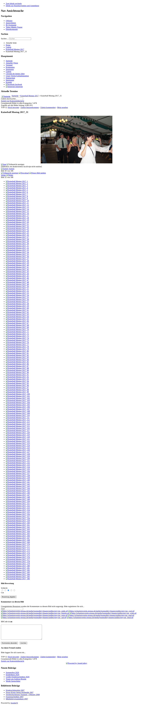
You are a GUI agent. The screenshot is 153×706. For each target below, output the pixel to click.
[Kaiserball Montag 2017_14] (17, 209)
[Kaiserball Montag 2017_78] (17, 347)
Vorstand (9, 65)
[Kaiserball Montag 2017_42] (17, 269)
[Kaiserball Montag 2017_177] (18, 559)
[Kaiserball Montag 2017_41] (17, 267)
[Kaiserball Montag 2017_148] (18, 497)
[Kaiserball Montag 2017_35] (17, 254)
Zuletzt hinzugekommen (30, 107)
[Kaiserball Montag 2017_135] (18, 469)
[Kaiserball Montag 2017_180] (18, 566)
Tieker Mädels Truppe (14, 27)
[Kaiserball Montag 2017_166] (18, 536)
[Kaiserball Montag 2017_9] (17, 199)
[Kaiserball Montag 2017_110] (18, 415)
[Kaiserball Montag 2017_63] (17, 314)
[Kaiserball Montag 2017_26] (17, 235)
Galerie (8, 72)
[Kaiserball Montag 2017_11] (17, 203)
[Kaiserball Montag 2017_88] (17, 368)
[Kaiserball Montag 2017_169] (18, 542)
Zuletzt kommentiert (48, 107)
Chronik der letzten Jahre (15, 74)
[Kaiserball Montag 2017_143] (18, 486)
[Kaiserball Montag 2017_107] (18, 409)
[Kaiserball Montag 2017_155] (18, 512)
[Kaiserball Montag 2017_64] (17, 317)
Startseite (9, 61)
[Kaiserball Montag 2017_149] (18, 499)
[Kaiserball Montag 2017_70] (17, 330)
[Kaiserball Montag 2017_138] (18, 476)
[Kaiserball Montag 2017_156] (18, 514)
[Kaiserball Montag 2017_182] (18, 570)
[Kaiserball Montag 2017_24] (17, 231)
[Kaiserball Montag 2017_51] (17, 289)
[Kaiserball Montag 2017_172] (18, 549)
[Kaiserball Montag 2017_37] (17, 259)
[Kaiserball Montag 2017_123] (18, 443)
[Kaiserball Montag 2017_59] (17, 306)
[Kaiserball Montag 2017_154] (18, 510)
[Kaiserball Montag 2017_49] (17, 284)
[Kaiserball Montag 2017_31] (76, 163)
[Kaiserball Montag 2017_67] (17, 323)
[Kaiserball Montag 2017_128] (18, 454)
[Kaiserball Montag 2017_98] (17, 390)
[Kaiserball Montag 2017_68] (17, 325)
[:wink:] (103, 613)
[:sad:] (33, 617)
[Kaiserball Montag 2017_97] (17, 388)
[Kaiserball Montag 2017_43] (17, 272)
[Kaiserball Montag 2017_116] (18, 428)
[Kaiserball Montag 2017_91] (17, 375)
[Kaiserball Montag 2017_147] (18, 495)
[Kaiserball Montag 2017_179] (18, 564)
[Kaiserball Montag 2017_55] (17, 297)
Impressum (10, 80)
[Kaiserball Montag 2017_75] (17, 340)
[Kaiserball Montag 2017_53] (17, 293)
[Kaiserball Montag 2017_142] (18, 484)
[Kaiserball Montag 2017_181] (18, 568)
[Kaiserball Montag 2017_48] (17, 282)
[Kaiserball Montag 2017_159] (18, 521)
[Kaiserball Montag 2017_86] (17, 364)
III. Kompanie (11, 25)
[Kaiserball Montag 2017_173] (18, 551)
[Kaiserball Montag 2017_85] (17, 362)
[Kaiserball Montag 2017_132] (18, 463)
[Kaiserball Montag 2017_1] (17, 181)
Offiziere (9, 21)
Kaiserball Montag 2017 (29, 96)
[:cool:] (101, 611)
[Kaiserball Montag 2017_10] (17, 201)
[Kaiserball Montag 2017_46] (17, 278)
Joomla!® (14, 703)
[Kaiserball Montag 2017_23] (17, 229)
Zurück (11, 169)
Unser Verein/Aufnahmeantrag (17, 76)
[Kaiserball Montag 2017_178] (18, 562)
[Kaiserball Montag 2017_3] (17, 186)
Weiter (3, 175)
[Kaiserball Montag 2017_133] (18, 465)
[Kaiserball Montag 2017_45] (17, 276)
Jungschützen (11, 23)
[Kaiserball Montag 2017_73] (17, 336)
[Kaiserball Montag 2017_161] (18, 525)
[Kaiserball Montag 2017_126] (18, 450)
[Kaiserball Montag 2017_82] (17, 355)
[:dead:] (100, 617)
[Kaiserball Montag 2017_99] (17, 392)
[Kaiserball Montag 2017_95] (17, 383)
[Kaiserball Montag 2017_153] (18, 508)
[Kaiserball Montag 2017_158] (18, 519)
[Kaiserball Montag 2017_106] (18, 407)
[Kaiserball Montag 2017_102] (18, 398)
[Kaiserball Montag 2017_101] (18, 396)
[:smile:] (34, 611)
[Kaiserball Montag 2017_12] (17, 205)
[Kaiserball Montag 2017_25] (17, 233)
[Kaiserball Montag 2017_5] (17, 190)
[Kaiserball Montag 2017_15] (17, 211)
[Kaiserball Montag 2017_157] (18, 516)
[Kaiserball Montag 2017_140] (18, 480)
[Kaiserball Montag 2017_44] (17, 274)
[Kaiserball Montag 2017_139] (18, 478)
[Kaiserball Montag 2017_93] (17, 379)
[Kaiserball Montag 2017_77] (17, 345)
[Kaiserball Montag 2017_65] (17, 319)
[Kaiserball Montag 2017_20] (17, 222)
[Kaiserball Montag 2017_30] (17, 244)
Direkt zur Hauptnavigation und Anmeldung (22, 6)
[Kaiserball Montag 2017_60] (17, 308)
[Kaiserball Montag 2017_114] (18, 424)
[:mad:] (101, 615)
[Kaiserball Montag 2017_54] (17, 295)
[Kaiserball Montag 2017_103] (18, 400)
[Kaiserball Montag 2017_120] (18, 437)
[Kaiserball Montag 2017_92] (17, 377)
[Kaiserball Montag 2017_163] (18, 529)
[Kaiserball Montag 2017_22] (17, 226)
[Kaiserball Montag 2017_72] (17, 334)
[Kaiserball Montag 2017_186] (18, 579)
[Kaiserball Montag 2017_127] (18, 452)
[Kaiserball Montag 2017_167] (18, 538)
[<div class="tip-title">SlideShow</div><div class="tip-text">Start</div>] (3, 164)
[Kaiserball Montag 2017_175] (18, 555)
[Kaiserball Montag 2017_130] (18, 458)
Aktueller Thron (12, 63)
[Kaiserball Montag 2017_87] (17, 366)
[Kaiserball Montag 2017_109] (18, 413)
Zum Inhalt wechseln (14, 4)
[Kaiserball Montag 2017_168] (18, 540)
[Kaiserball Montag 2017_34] (17, 252)
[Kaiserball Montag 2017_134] (18, 467)
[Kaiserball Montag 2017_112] (18, 420)
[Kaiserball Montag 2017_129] (18, 456)
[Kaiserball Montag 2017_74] (17, 338)
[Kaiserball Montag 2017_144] (18, 488)
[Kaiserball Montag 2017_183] (18, 572)
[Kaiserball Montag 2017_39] (17, 263)
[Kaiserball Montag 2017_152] (18, 506)
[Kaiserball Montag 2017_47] (17, 280)
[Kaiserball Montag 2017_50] (17, 287)
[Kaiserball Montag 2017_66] (17, 321)
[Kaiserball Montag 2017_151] (18, 504)
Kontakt (9, 82)
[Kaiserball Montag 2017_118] (18, 433)
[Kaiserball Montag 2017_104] (18, 403)
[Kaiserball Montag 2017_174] (18, 553)
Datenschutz (10, 78)
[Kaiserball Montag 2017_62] (17, 312)
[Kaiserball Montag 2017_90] (17, 372)
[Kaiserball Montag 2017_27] (17, 237)
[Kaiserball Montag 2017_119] (18, 435)
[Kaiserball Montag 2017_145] (18, 491)
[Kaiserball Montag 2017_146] (18, 493)
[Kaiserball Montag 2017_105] (18, 405)
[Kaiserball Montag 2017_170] (18, 544)
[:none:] (34, 615)
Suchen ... (4, 39)
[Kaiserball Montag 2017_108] (18, 411)
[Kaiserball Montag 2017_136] (18, 471)
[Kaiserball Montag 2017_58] (17, 304)
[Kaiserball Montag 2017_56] (17, 299)
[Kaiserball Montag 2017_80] (17, 351)
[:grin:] (35, 613)
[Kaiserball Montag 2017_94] (17, 381)
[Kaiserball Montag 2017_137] (18, 473)
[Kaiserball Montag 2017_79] (17, 349)
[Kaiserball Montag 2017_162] (18, 527)
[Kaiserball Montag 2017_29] (17, 241)
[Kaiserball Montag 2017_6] (17, 192)
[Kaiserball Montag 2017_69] (17, 327)
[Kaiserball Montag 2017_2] (17, 183)
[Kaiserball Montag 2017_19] (17, 220)
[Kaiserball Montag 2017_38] (17, 261)
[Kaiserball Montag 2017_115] (18, 426)
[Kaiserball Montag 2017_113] (18, 422)
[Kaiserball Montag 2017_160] (18, 523)
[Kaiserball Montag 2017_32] (17, 248)
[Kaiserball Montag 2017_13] (17, 207)
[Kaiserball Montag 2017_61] (17, 310)
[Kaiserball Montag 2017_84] (17, 360)
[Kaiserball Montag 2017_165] (18, 534)
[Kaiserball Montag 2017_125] (18, 448)
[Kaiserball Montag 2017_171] (18, 546)
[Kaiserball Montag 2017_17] (17, 216)
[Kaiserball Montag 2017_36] (17, 257)
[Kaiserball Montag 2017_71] (17, 332)
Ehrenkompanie (12, 29)
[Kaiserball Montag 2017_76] (17, 342)
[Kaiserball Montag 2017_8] (17, 196)
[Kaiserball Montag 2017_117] (18, 430)
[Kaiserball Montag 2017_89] (17, 370)
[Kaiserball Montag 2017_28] (17, 239)
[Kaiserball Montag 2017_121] (18, 439)
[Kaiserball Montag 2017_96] (17, 385)
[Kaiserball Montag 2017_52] (17, 291)
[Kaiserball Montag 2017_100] (18, 394)
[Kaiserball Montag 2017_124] (18, 446)
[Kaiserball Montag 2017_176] (18, 557)
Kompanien (10, 67)
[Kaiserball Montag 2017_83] (17, 357)
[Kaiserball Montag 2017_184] (18, 574)
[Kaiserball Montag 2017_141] (18, 482)
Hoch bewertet (13, 107)
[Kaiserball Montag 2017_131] (18, 461)
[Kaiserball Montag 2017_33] (17, 250)
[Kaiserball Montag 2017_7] (17, 194)
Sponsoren (10, 69)
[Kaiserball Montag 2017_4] (17, 188)
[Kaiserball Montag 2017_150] (18, 501)
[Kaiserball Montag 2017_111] (18, 418)
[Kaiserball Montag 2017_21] (17, 224)
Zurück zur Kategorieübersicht (12, 101)
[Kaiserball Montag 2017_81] (17, 353)
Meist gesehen (62, 107)
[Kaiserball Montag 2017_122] (18, 441)
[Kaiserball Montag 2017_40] (17, 265)
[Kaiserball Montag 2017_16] (17, 214)
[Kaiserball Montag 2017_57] (17, 302)
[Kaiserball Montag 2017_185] (18, 577)
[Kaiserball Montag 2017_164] (18, 531)
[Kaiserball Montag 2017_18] (17, 218)
